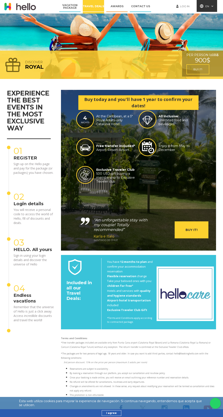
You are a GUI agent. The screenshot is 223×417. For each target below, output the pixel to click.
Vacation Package (70, 6)
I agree (111, 413)
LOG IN (184, 6)
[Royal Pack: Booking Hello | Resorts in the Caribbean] (20, 6)
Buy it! (197, 69)
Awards (117, 6)
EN (207, 6)
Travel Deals (93, 6)
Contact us (140, 6)
